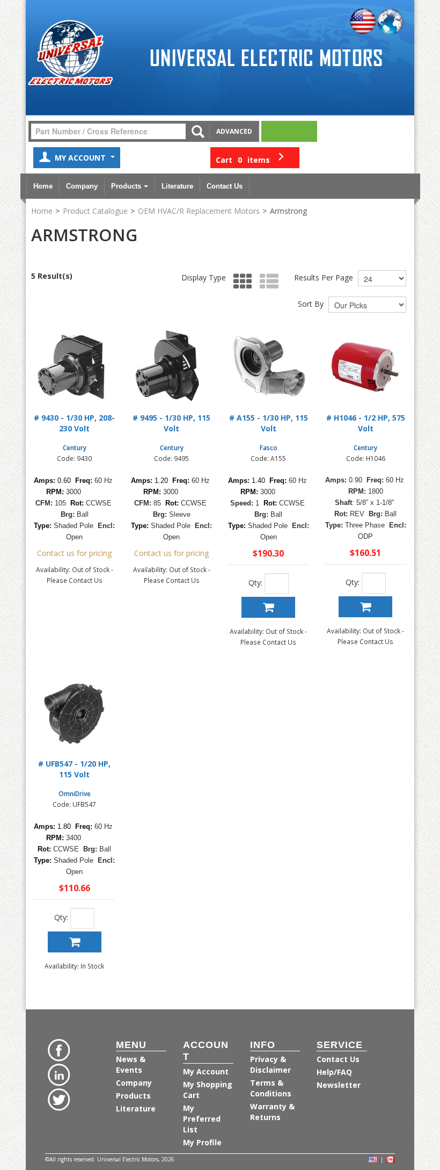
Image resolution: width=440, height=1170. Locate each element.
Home (43, 186)
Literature (177, 186)
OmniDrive (74, 793)
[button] (254, 157)
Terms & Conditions (270, 1088)
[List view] (266, 281)
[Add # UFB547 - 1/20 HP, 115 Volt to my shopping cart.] (74, 941)
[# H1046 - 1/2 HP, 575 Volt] (365, 366)
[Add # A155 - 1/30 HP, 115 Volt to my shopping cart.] (268, 607)
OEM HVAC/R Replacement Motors (199, 211)
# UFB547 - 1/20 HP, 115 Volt (74, 769)
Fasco (268, 447)
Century (74, 447)
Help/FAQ (334, 1072)
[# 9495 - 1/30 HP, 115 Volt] (171, 366)
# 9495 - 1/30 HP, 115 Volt (171, 423)
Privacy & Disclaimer (270, 1064)
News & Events (130, 1064)
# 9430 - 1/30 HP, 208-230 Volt (74, 423)
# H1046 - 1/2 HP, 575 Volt (365, 423)
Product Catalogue (95, 211)
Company (82, 186)
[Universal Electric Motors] (70, 53)
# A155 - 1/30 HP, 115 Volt (268, 423)
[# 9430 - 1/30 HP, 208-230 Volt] (74, 366)
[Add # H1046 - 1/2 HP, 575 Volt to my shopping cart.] (365, 606)
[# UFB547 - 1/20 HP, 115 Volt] (74, 712)
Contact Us (225, 186)
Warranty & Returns (272, 1111)
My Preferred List (202, 1119)
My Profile (202, 1142)
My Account (81, 158)
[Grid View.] (240, 281)
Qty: (255, 582)
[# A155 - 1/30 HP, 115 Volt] (268, 366)
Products (126, 186)
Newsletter (339, 1085)
